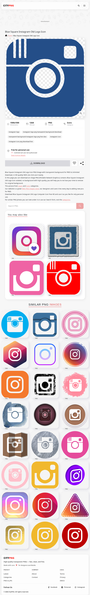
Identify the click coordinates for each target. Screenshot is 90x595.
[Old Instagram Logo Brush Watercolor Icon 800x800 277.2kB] (15, 414)
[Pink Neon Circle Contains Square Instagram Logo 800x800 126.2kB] (75, 324)
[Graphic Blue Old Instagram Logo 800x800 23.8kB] (45, 324)
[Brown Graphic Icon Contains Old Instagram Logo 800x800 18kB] (15, 445)
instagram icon (55, 137)
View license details (18, 155)
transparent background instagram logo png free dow (27, 137)
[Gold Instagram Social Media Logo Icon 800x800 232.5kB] (15, 535)
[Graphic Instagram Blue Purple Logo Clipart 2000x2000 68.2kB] (45, 354)
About (34, 574)
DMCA (62, 581)
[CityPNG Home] (8, 5)
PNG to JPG (8, 581)
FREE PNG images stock (30, 189)
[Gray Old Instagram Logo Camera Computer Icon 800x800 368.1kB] (45, 445)
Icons (69, 123)
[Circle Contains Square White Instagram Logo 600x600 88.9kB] (75, 354)
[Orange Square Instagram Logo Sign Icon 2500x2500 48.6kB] (15, 384)
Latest (6, 574)
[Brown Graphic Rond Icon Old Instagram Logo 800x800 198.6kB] (45, 414)
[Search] (78, 5)
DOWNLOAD (39, 163)
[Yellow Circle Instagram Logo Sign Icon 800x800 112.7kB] (45, 535)
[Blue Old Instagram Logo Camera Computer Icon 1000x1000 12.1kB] (15, 324)
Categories (8, 577)
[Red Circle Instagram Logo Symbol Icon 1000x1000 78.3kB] (75, 535)
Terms (62, 574)
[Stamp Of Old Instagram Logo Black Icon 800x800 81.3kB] (45, 384)
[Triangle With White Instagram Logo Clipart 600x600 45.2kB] (75, 505)
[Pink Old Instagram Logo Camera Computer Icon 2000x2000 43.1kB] (75, 445)
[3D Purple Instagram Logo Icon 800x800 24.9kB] (75, 475)
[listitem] (53, 587)
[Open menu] (84, 5)
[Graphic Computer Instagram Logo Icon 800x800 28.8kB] (15, 505)
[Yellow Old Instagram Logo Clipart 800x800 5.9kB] (45, 475)
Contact (35, 577)
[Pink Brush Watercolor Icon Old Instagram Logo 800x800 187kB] (75, 384)
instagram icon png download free (21, 141)
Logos (20, 186)
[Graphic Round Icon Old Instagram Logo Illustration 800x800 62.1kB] (75, 414)
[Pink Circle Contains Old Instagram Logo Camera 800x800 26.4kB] (15, 475)
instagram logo (14, 132)
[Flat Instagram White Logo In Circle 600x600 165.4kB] (45, 505)
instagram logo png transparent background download (42, 132)
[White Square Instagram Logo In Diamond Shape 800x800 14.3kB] (15, 354)
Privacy (62, 577)
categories (66, 200)
